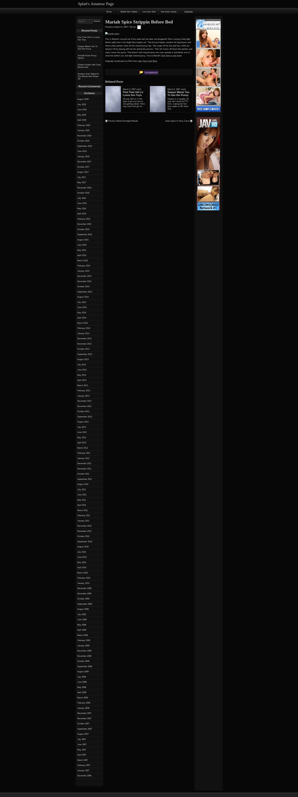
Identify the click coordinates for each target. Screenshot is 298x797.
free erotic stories (169, 11)
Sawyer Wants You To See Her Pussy (87, 47)
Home (109, 11)
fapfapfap (188, 11)
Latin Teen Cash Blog (147, 61)
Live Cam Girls (149, 11)
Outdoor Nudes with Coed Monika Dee (89, 66)
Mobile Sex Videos (129, 11)
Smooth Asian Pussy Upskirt (87, 56)
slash (138, 89)
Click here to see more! (171, 56)
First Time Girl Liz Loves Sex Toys (89, 38)
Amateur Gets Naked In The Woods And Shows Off (88, 76)
